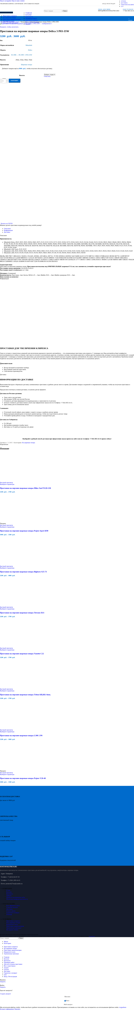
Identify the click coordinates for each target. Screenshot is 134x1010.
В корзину (14, 80)
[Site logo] (13, 16)
